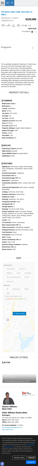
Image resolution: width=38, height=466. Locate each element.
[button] (2, 464)
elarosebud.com (7, 429)
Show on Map (20, 314)
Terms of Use (9, 447)
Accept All (31, 462)
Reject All (31, 457)
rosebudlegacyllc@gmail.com (12, 427)
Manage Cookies (19, 457)
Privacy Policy (30, 445)
